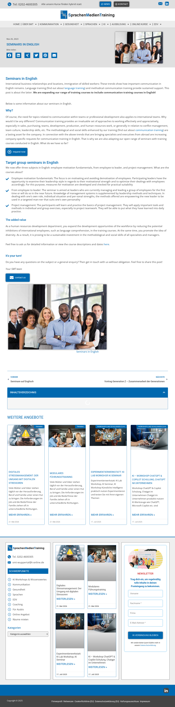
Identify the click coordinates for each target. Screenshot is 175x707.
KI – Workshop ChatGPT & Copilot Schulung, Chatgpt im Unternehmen (148, 479)
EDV (156, 24)
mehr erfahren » (20, 514)
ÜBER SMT (27, 24)
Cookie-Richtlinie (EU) (84, 701)
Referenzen (68, 701)
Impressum (145, 701)
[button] (9, 55)
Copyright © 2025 (15, 700)
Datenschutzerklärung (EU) (107, 701)
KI (104, 24)
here (106, 244)
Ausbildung (119, 24)
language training (74, 88)
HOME (16, 24)
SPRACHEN (91, 24)
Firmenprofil (57, 701)
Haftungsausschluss (129, 701)
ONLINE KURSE (140, 24)
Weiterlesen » (65, 599)
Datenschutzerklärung (148, 645)
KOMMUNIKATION (49, 24)
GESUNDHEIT (72, 24)
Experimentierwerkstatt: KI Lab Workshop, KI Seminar (68, 656)
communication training (149, 130)
